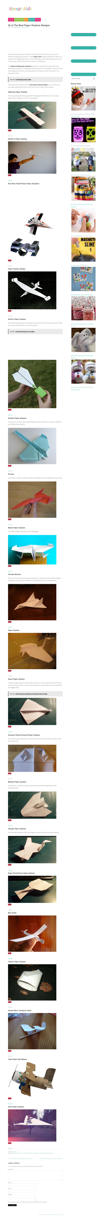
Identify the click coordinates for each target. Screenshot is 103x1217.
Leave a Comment (25, 27)
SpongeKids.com (52, 1214)
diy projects (30, 1153)
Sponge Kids (51, 8)
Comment (11, 1169)
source (10, 135)
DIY (14, 1151)
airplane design (50, 1153)
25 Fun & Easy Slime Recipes (79, 265)
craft (20, 1153)
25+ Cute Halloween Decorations (81, 145)
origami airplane (43, 1153)
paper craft (23, 1153)
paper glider (16, 1153)
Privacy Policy (60, 1214)
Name (10, 1182)
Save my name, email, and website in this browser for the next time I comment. (27, 1202)
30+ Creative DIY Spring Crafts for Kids (82, 294)
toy (27, 1153)
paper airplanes (36, 1153)
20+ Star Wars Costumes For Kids (81, 175)
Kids (16, 1151)
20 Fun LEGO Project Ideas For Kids (81, 236)
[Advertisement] (35, 40)
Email (10, 1188)
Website (10, 1194)
